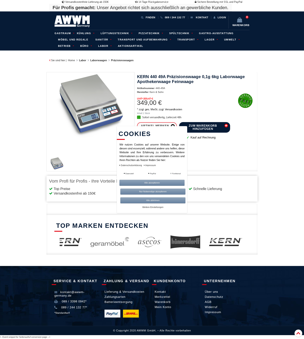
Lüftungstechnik (115, 33)
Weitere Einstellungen (152, 207)
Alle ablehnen (153, 200)
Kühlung (84, 33)
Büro (85, 46)
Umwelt (231, 39)
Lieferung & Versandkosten (124, 291)
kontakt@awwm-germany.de (69, 293)
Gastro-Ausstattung (216, 33)
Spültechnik (179, 33)
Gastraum (63, 33)
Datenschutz (214, 297)
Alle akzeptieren (152, 183)
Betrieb (65, 46)
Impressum (213, 312)
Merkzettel (162, 297)
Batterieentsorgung (118, 302)
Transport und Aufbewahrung (143, 39)
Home (71, 60)
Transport (186, 39)
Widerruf (211, 307)
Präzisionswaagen (122, 60)
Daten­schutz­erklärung (131, 165)
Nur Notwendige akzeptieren (153, 191)
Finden (150, 17)
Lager (210, 39)
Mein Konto (163, 307)
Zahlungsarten (114, 297)
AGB (208, 302)
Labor (103, 46)
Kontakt (160, 291)
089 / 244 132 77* (73, 307)
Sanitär (102, 39)
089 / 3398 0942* (74, 301)
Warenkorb (162, 302)
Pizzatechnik (150, 33)
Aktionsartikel (130, 46)
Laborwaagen (98, 60)
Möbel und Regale (73, 39)
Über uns (211, 291)
